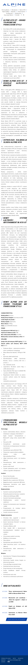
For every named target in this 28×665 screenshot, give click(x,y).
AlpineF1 (13, 11)
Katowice (14, 6)
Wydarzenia (18, 13)
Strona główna (5, 10)
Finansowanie (21, 11)
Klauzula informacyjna (14, 660)
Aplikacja (20, 658)
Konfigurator (9, 13)
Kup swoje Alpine (8, 15)
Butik (14, 658)
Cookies (3, 661)
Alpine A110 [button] (22, 10)
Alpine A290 (5, 11)
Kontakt (17, 15)
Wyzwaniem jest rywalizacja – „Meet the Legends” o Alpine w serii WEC (18, 599)
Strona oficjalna (6, 658)
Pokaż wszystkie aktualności (16, 619)
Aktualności (14, 10)
